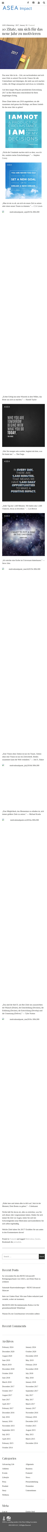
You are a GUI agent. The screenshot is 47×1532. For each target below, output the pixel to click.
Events (4, 1473)
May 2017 (30, 1400)
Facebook (27, 3)
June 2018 (6, 1378)
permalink (17, 1242)
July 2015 (6, 1434)
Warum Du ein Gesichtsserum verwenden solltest (21, 1314)
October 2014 (7, 1448)
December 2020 (8, 1352)
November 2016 (32, 1413)
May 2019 (30, 1360)
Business (29, 1469)
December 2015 (32, 1421)
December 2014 (32, 1443)
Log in (4, 1512)
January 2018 (31, 1382)
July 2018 (29, 1373)
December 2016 (8, 1413)
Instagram (32, 3)
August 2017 (7, 1395)
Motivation (30, 1239)
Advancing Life (8, 1464)
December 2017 (8, 1386)
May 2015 (30, 1434)
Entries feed (30, 1512)
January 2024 (31, 1347)
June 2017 (6, 1400)
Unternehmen (31, 1490)
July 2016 (6, 1417)
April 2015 (6, 1439)
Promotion (30, 1486)
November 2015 (8, 1426)
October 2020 (31, 1352)
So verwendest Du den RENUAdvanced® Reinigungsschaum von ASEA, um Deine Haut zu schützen (21, 1279)
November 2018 (32, 1369)
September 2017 (32, 1391)
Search (43, 3)
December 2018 (8, 1369)
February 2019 (31, 1365)
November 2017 (32, 1386)
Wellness (5, 1495)
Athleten (5, 1469)
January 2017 (31, 1408)
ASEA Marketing (8, 25)
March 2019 (6, 1365)
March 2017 (30, 1404)
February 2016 (31, 1417)
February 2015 (7, 1443)
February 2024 (7, 1347)
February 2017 (7, 1408)
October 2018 (7, 1373)
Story (4, 1490)
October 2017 (7, 1391)
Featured (32, 25)
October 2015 (31, 1426)
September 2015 (8, 1430)
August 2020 (7, 1356)
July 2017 (29, 1395)
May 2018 (30, 1378)
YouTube (37, 3)
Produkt (5, 1486)
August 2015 (31, 1430)
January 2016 (7, 1421)
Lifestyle (5, 1477)
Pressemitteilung (32, 1482)
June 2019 (6, 1360)
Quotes (37, 1239)
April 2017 (6, 1404)
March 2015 (30, 1439)
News (28, 1477)
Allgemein (30, 1464)
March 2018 (6, 1382)
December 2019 (32, 1356)
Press (4, 1482)
